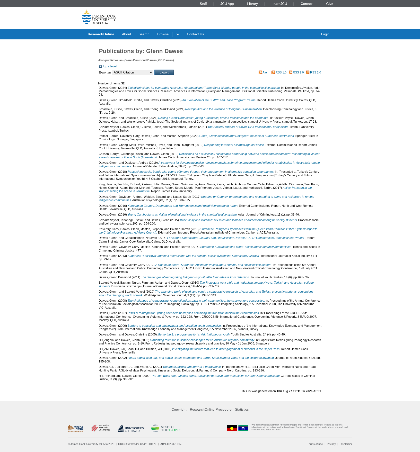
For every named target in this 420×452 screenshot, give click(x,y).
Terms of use (315, 444)
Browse (163, 34)
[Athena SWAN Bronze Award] (75, 428)
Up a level (110, 66)
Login (325, 34)
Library (252, 4)
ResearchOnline (101, 34)
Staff (203, 4)
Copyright (179, 409)
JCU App (227, 4)
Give (329, 4)
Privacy (331, 444)
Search (144, 34)
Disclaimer (346, 444)
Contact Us (195, 34)
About (126, 34)
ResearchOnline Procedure (211, 409)
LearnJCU (279, 4)
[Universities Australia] (131, 428)
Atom (265, 72)
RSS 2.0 (298, 72)
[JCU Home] (99, 16)
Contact (307, 4)
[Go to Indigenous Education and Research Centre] (232, 428)
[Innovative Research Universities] (100, 428)
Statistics (242, 409)
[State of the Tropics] (166, 428)
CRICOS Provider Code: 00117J (137, 444)
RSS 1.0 (281, 72)
